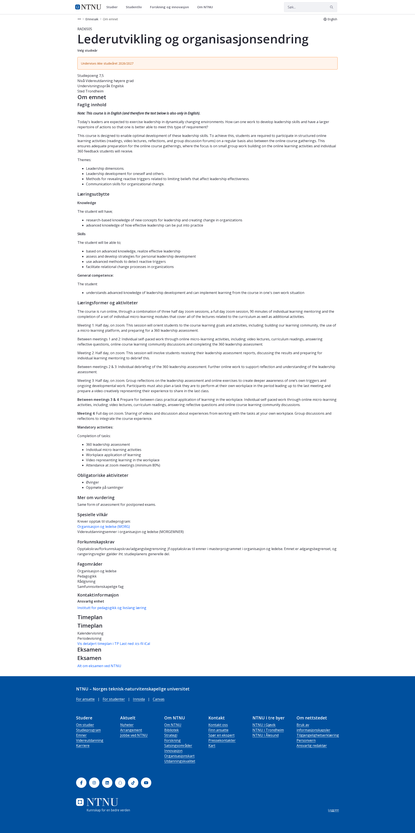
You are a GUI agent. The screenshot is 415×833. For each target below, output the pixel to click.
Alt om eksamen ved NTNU (99, 665)
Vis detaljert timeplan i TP (98, 643)
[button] (79, 19)
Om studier (85, 724)
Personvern (306, 740)
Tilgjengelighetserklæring (318, 735)
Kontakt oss (218, 724)
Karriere (82, 745)
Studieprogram (88, 730)
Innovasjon (173, 750)
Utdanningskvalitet (179, 761)
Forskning (172, 740)
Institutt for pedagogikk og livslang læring (111, 607)
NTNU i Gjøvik (264, 724)
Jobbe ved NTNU (134, 735)
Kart (211, 745)
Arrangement (131, 730)
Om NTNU (172, 724)
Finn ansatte (218, 730)
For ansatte (85, 699)
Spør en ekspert (221, 735)
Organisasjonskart (179, 756)
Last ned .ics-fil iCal (135, 643)
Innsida (139, 699)
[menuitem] (113, 7)
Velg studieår (87, 50)
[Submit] (332, 7)
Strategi (170, 735)
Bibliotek (171, 730)
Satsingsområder (178, 745)
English (332, 19)
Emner (81, 735)
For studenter (114, 699)
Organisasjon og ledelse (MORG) (103, 526)
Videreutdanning (89, 740)
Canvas (158, 699)
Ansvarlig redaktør (312, 745)
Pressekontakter (222, 740)
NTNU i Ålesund (265, 735)
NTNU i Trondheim (268, 730)
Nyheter (127, 724)
